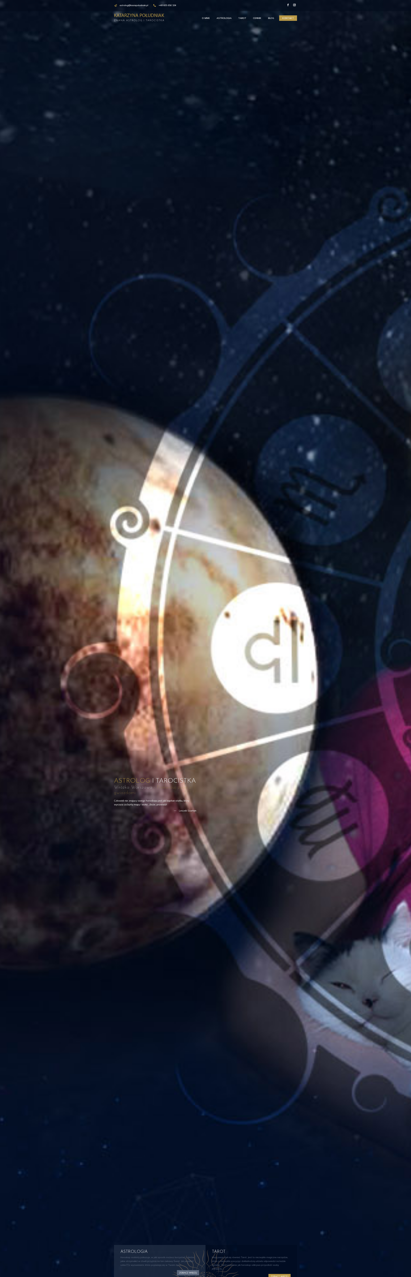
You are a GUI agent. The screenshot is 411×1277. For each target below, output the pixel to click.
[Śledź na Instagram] (294, 5)
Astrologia (224, 18)
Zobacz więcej (188, 1272)
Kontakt (288, 18)
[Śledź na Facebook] (288, 5)
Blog (271, 18)
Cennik (257, 18)
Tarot (242, 18)
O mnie (206, 18)
